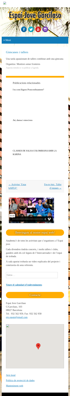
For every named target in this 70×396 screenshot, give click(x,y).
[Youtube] (38, 31)
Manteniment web (14, 385)
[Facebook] (24, 31)
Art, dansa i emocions (22, 120)
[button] (38, 346)
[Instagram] (45, 31)
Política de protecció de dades (20, 380)
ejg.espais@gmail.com (17, 317)
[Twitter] (31, 31)
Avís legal (10, 375)
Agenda (35, 68)
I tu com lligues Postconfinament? (28, 89)
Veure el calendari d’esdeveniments (24, 285)
